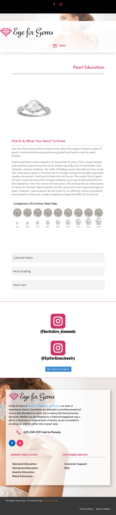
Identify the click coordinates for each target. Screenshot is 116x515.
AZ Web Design (50, 500)
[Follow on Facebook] (54, 4)
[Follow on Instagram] (61, 4)
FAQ (66, 468)
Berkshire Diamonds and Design (44, 405)
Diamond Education (24, 464)
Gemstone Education (25, 468)
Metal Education (22, 476)
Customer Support (75, 464)
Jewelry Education (23, 472)
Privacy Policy (86, 508)
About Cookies (103, 508)
